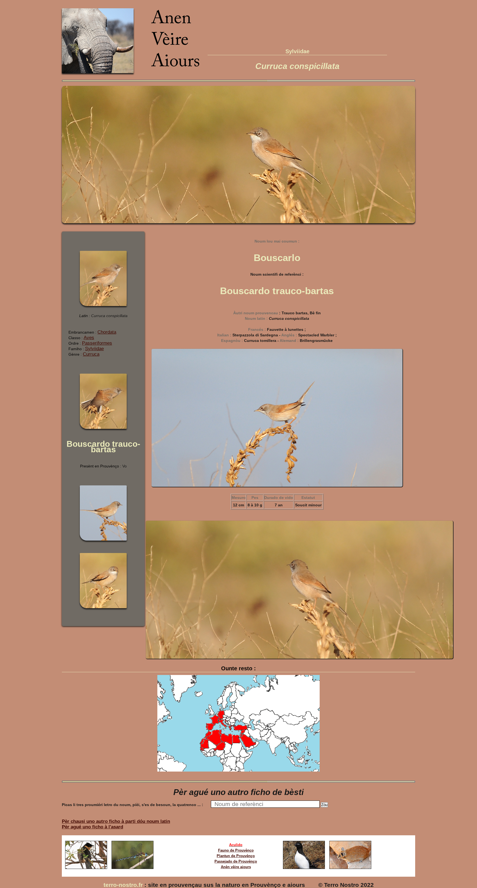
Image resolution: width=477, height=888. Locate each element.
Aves (89, 337)
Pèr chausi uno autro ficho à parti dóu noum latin (116, 821)
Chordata (106, 332)
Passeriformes (97, 343)
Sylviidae (94, 348)
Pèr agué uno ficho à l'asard (92, 826)
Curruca (91, 354)
